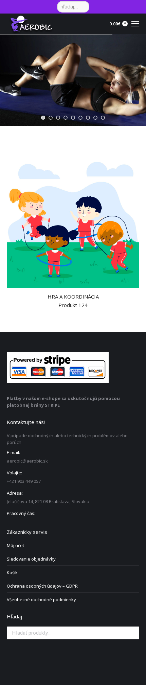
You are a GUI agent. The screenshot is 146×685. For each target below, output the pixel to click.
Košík (12, 572)
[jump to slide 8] (95, 118)
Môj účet (15, 545)
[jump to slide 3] (58, 118)
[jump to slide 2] (51, 118)
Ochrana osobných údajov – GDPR (42, 586)
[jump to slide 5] (73, 118)
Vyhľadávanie (132, 633)
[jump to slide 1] (43, 118)
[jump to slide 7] (88, 118)
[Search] (83, 7)
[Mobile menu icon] (135, 24)
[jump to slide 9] (103, 118)
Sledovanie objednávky (31, 559)
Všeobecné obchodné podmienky (41, 599)
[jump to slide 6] (80, 118)
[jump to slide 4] (65, 118)
